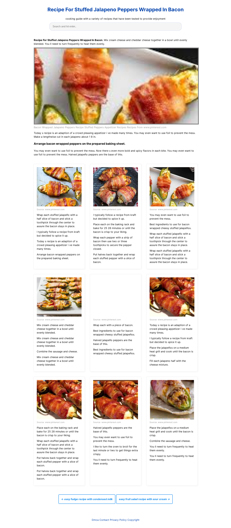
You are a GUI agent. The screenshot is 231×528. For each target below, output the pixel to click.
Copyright (133, 519)
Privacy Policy (118, 519)
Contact (104, 519)
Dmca (95, 519)
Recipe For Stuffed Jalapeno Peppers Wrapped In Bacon (115, 9)
